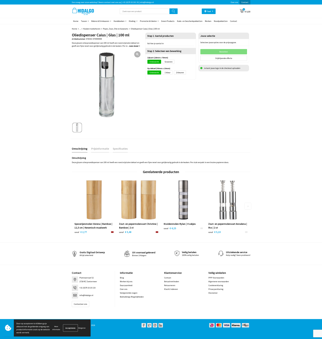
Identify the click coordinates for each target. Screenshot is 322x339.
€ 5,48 (125, 232)
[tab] (79, 148)
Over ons (234, 2)
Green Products (167, 21)
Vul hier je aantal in (155, 43)
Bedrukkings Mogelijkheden (132, 296)
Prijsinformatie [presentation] (100, 148)
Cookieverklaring (215, 285)
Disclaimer (213, 293)
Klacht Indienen (171, 289)
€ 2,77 (80, 232)
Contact (244, 2)
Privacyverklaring (215, 289)
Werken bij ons (126, 281)
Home (75, 21)
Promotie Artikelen (148, 21)
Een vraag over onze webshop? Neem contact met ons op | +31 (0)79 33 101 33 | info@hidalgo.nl (113, 2)
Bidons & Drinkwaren (100, 21)
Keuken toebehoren (91, 28)
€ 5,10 (214, 232)
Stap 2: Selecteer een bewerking (164, 51)
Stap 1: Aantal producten (160, 35)
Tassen (84, 21)
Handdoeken (119, 21)
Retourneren (169, 285)
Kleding (132, 21)
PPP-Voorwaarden (216, 277)
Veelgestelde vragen (128, 293)
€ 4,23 (170, 228)
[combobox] (145, 11)
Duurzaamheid (126, 285)
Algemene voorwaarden (218, 281)
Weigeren (82, 328)
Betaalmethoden (171, 281)
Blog (122, 277)
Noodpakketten (221, 21)
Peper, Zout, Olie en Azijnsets (115, 28)
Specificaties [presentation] (120, 148)
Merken (208, 21)
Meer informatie (56, 328)
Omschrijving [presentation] (79, 148)
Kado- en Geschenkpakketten (189, 21)
